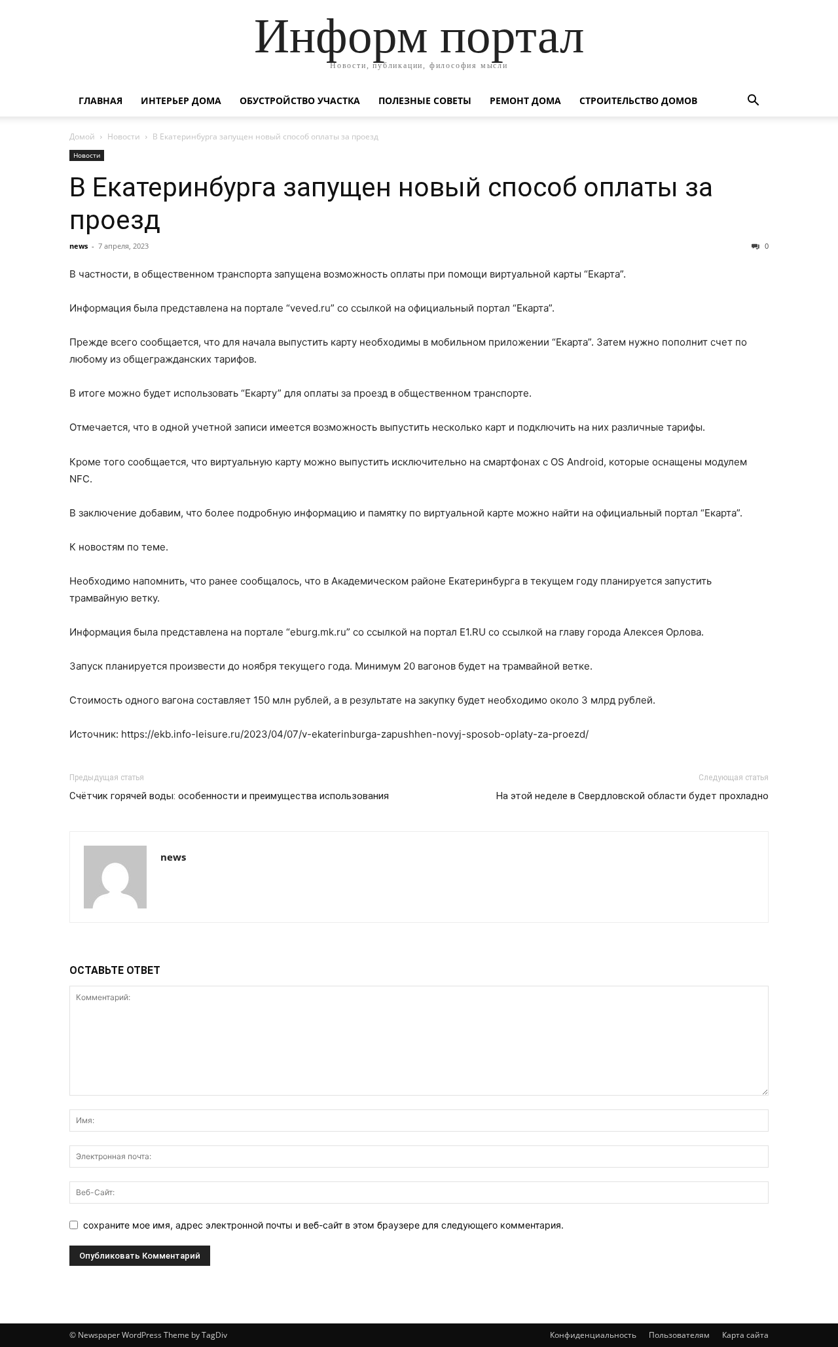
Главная (100, 100)
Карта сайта (745, 1334)
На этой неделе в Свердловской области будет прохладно (632, 796)
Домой (82, 136)
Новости (123, 136)
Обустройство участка (300, 100)
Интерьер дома (181, 100)
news (78, 246)
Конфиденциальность (593, 1334)
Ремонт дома (525, 100)
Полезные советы (424, 100)
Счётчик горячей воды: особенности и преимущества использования (229, 796)
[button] (753, 102)
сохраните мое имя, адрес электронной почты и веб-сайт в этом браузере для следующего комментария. (323, 1224)
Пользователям (679, 1334)
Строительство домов (638, 100)
